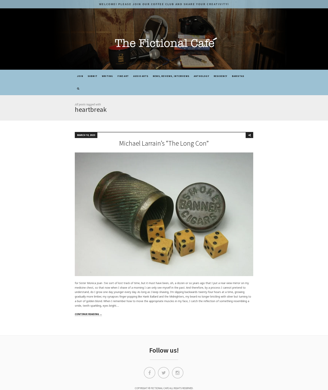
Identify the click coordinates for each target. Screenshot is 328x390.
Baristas (238, 76)
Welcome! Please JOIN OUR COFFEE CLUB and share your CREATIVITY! (164, 4)
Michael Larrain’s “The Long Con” (164, 143)
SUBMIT (92, 76)
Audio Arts (140, 76)
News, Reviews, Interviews (171, 76)
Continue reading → (88, 314)
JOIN (80, 76)
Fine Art (123, 76)
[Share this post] (249, 135)
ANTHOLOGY (201, 76)
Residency (220, 76)
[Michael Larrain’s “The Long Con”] (164, 214)
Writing (107, 76)
